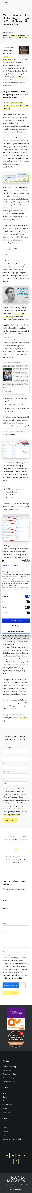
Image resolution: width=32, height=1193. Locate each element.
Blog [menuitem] (4, 1093)
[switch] (25, 601)
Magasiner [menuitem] (6, 1112)
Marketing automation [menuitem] (10, 1070)
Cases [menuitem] (5, 1127)
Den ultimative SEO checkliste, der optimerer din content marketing (15, 105)
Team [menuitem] (4, 1135)
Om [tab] (26, 565)
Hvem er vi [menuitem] (6, 1124)
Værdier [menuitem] (5, 1131)
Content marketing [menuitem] (9, 1066)
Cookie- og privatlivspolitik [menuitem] (12, 1139)
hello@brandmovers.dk (16, 1189)
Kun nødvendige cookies (16, 631)
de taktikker (18, 77)
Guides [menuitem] (5, 1108)
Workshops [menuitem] (6, 1101)
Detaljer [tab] (16, 565)
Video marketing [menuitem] (8, 1078)
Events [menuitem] (5, 1097)
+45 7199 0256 (21, 1187)
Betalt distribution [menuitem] (9, 1082)
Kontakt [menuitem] (6, 1143)
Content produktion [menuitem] (10, 1074)
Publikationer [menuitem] (7, 1104)
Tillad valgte (16, 626)
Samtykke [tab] (6, 565)
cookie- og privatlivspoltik (11, 814)
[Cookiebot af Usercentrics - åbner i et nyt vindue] (22, 560)
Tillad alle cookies (16, 620)
